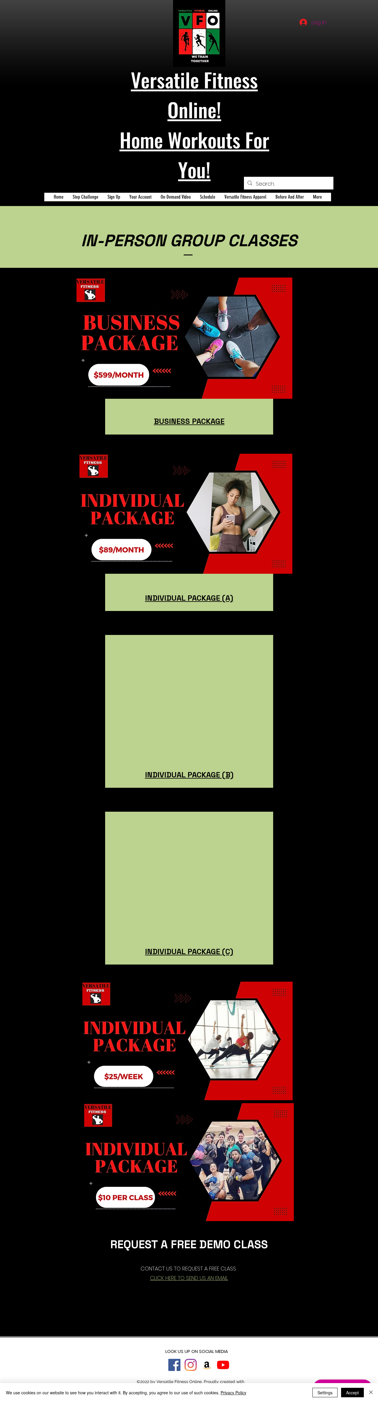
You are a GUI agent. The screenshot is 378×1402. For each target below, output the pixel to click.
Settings (325, 1392)
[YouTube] (223, 1365)
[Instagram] (191, 1365)
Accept (352, 1392)
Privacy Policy (233, 1392)
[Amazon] (207, 1365)
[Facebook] (174, 1365)
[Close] (370, 1392)
